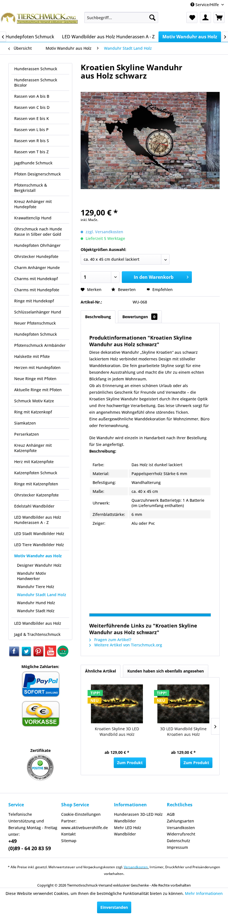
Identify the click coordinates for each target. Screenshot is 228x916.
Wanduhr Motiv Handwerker (31, 576)
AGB (171, 814)
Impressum (177, 847)
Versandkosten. (136, 867)
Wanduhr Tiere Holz (35, 586)
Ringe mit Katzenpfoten (36, 483)
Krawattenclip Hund (32, 217)
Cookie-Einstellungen (81, 814)
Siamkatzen (25, 423)
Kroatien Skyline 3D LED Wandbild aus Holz (117, 731)
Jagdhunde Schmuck (33, 162)
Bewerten (127, 289)
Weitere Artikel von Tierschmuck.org (127, 645)
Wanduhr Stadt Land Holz (41, 594)
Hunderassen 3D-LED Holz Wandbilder (138, 818)
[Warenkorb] (219, 17)
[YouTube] (51, 655)
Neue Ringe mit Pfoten (35, 378)
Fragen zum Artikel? (112, 639)
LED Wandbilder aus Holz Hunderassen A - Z (37, 520)
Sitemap (68, 840)
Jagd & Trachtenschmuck (37, 634)
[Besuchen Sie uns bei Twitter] (27, 655)
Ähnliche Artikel (100, 671)
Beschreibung (98, 316)
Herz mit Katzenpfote (34, 461)
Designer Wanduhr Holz (39, 565)
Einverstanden (114, 907)
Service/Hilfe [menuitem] (207, 4)
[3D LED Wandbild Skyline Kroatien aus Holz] (183, 703)
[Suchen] (152, 17)
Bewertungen (138, 316)
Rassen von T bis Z (31, 151)
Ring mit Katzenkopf (33, 412)
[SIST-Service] (62, 655)
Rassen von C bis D (31, 107)
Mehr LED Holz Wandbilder (127, 831)
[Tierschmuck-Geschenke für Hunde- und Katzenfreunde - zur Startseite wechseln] (40, 20)
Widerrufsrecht (181, 834)
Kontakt (68, 834)
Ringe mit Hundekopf (34, 300)
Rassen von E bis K (31, 118)
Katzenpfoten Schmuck (35, 472)
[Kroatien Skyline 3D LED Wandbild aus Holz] (117, 703)
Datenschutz (178, 840)
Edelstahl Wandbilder (34, 506)
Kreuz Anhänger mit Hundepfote (33, 204)
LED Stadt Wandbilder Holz (39, 533)
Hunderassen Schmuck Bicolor (35, 82)
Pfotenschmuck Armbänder (40, 345)
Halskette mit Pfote (32, 356)
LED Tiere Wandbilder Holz (39, 544)
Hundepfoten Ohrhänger (37, 245)
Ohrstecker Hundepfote (36, 256)
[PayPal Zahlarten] (40, 696)
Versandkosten (181, 827)
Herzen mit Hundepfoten (37, 367)
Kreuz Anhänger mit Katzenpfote (33, 448)
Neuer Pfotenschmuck (35, 323)
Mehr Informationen (204, 893)
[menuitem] (121, 17)
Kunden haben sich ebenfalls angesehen (165, 671)
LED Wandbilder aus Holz (37, 623)
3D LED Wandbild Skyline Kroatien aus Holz (183, 731)
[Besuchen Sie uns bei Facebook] (14, 655)
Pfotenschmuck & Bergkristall (30, 187)
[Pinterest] (39, 655)
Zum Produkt (130, 762)
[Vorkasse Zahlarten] (40, 726)
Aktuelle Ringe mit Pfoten (38, 389)
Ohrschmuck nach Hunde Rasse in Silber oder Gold (38, 231)
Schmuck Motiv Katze (34, 400)
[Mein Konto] (205, 17)
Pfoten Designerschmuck (37, 174)
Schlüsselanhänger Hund (37, 312)
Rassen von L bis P (31, 129)
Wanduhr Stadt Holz (35, 610)
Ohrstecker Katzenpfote (36, 495)
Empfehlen (162, 289)
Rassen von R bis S (31, 140)
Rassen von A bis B (31, 96)
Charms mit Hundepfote (36, 289)
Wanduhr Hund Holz (36, 602)
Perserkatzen (26, 434)
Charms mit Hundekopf (36, 278)
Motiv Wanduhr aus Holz (38, 555)
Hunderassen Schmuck (35, 68)
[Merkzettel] (191, 17)
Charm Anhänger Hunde (37, 267)
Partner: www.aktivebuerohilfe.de (84, 824)
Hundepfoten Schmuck (35, 334)
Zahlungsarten (180, 821)
